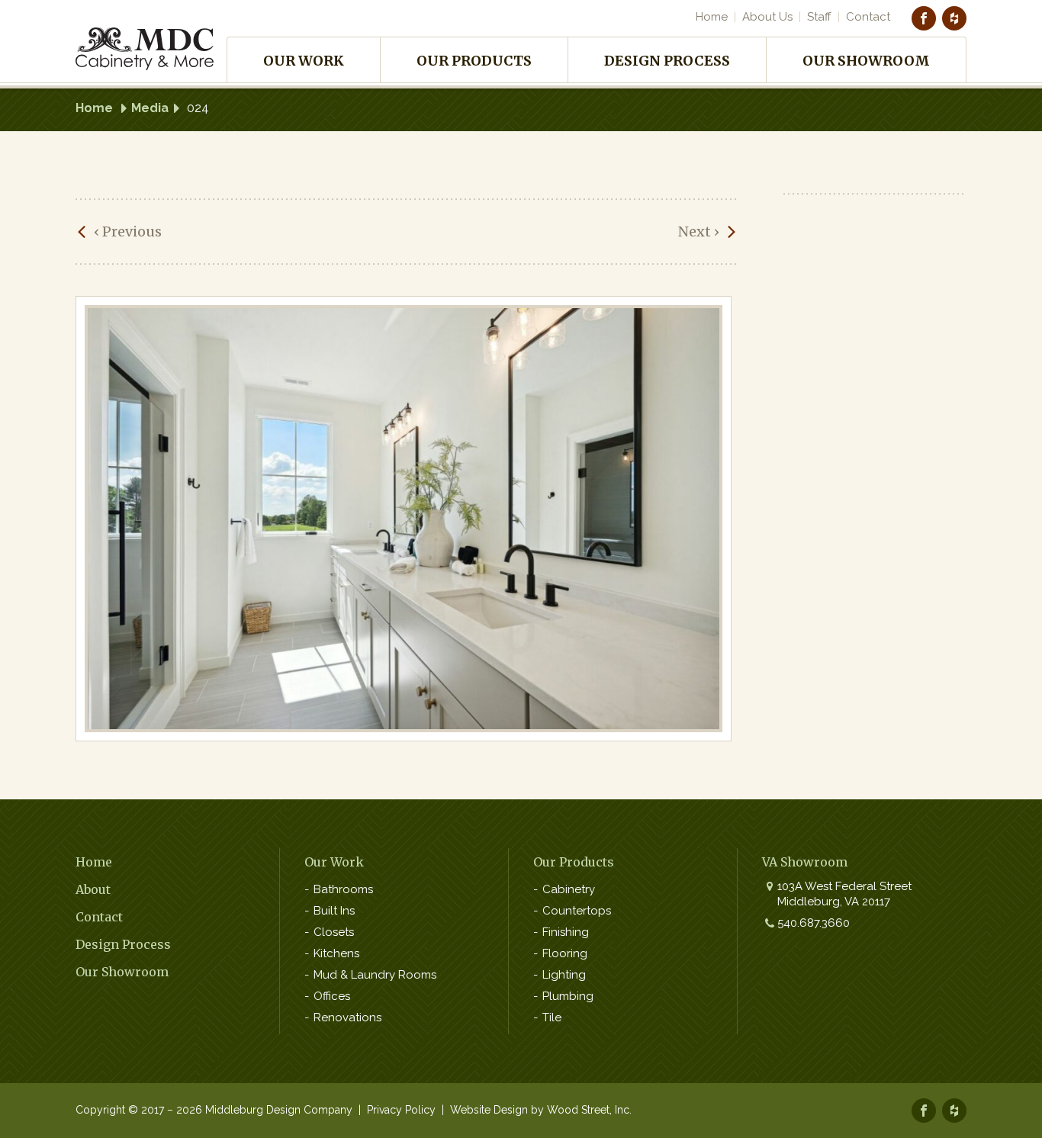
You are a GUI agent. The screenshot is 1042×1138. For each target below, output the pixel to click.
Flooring (564, 953)
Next (698, 231)
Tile (551, 1017)
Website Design (489, 1110)
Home (712, 17)
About (93, 889)
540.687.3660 (813, 923)
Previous (128, 231)
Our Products (474, 60)
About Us (767, 17)
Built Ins (334, 911)
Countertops (576, 911)
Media (150, 108)
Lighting (564, 975)
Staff (819, 17)
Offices (332, 996)
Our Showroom (866, 60)
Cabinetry (568, 889)
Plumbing (567, 996)
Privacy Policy (401, 1110)
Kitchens (336, 953)
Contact (868, 17)
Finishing (565, 932)
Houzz (954, 18)
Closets (334, 932)
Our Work (303, 60)
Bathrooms (343, 889)
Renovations (347, 1017)
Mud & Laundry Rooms (375, 975)
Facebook (924, 18)
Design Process (667, 60)
